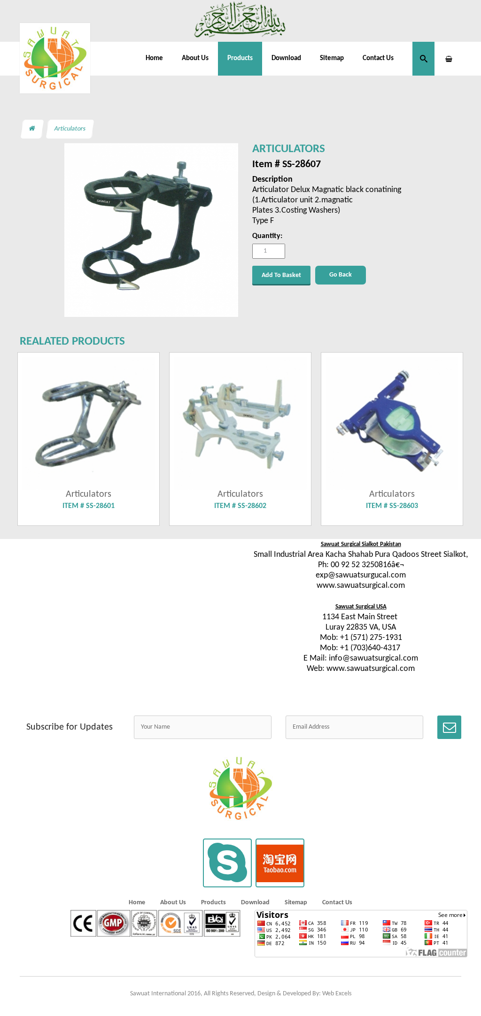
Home (154, 58)
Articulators (70, 128)
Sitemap (332, 58)
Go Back (340, 274)
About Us (195, 58)
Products (240, 58)
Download (286, 58)
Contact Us (378, 58)
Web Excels (336, 993)
